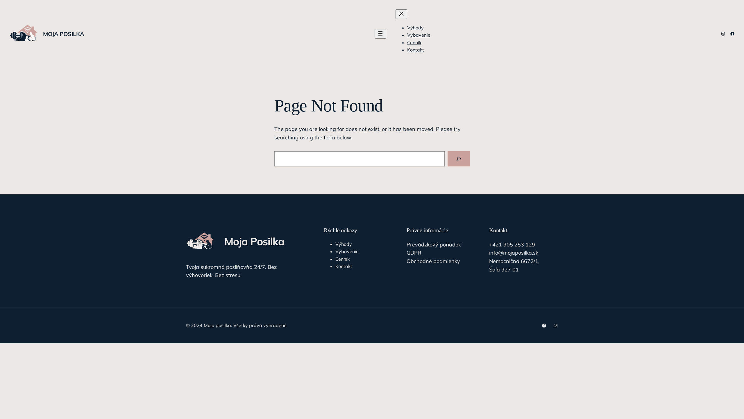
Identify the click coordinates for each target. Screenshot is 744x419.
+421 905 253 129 (512, 244)
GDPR (414, 252)
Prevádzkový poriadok (434, 244)
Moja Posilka (63, 34)
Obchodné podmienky (433, 261)
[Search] (459, 158)
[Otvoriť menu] (380, 34)
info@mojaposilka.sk (513, 252)
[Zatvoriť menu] (401, 14)
